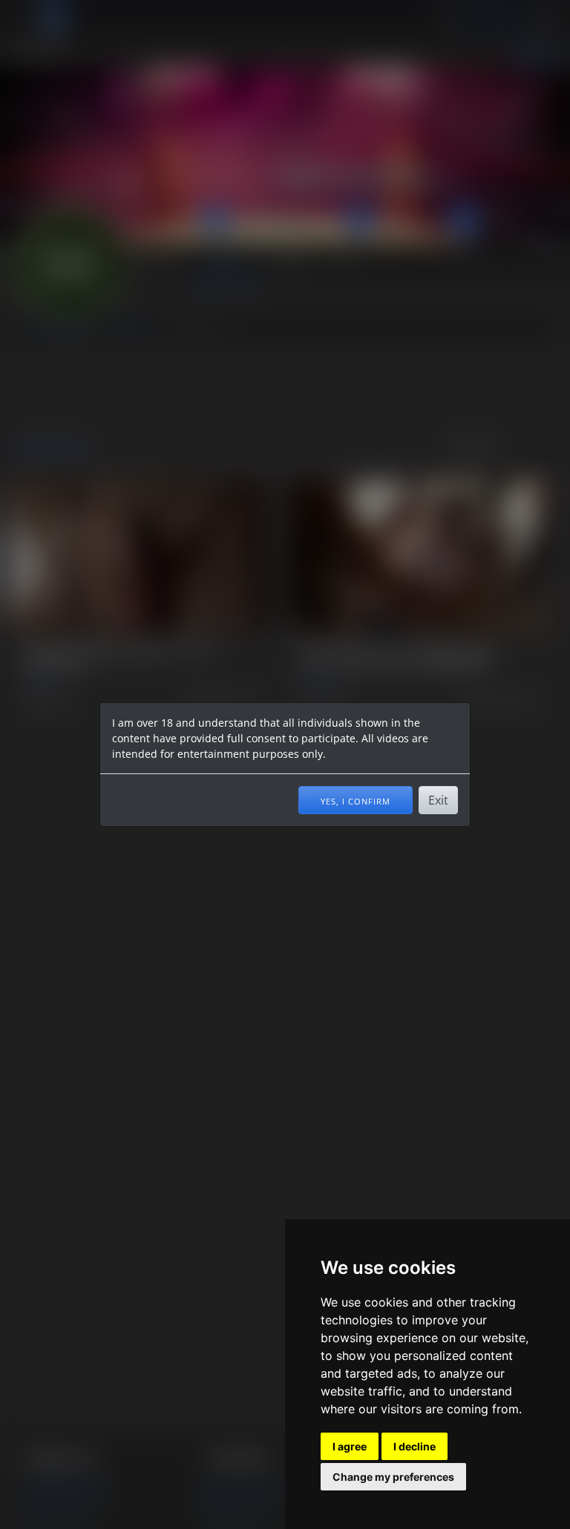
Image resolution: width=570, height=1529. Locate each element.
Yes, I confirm (355, 800)
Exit (438, 800)
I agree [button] (349, 1446)
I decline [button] (414, 1446)
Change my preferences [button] (393, 1476)
